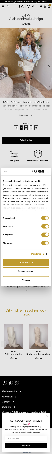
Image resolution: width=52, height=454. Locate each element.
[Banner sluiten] (48, 172)
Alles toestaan (26, 262)
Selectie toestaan (26, 271)
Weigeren (26, 280)
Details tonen (37, 254)
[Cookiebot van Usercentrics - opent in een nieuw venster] (33, 171)
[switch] (45, 226)
